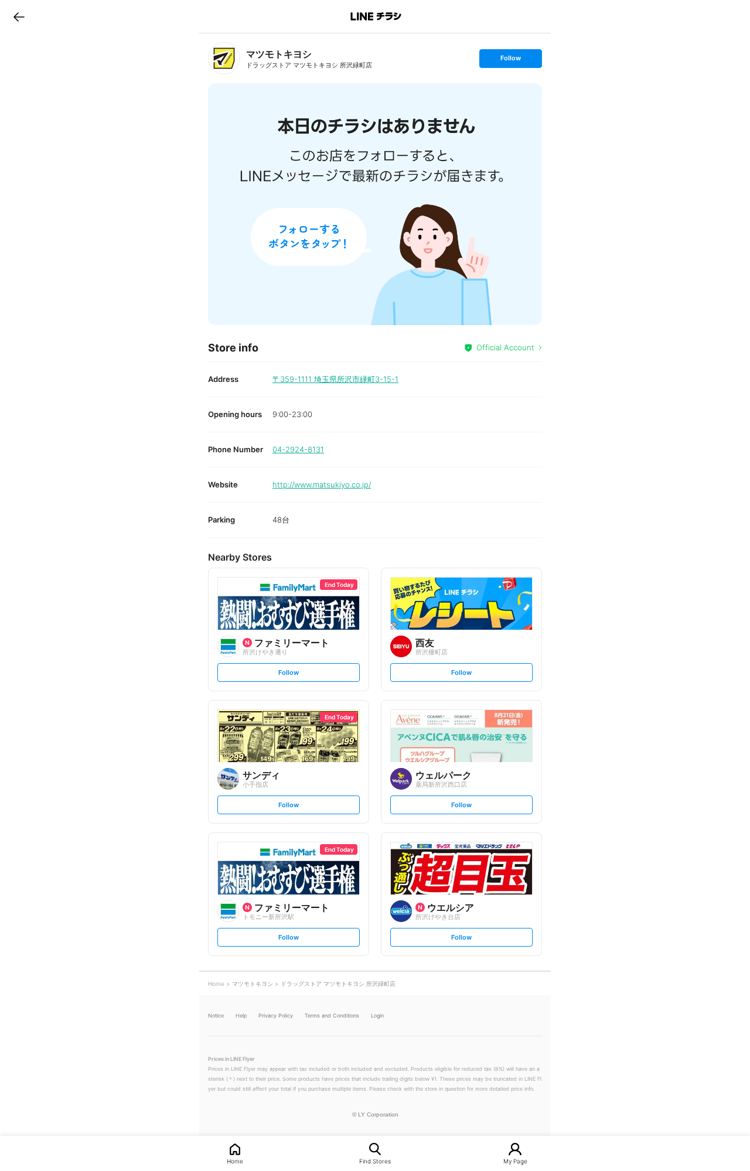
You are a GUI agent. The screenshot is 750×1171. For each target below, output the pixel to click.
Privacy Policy (275, 1015)
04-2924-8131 (298, 449)
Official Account (505, 347)
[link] (224, 58)
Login (377, 1015)
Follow (510, 60)
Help (241, 1015)
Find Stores (375, 1161)
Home (235, 1161)
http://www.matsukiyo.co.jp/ (321, 484)
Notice (216, 1015)
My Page (515, 1161)
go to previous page (19, 16)
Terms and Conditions (332, 1015)
